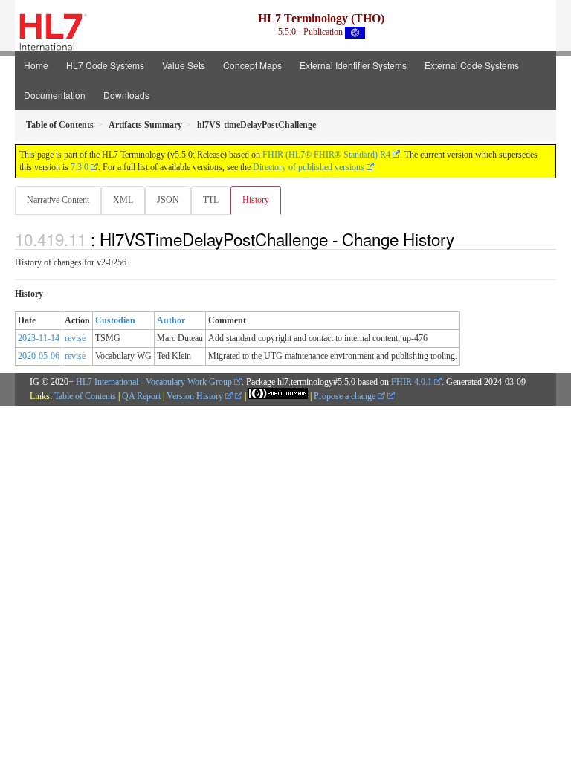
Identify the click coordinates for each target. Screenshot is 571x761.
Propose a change (346, 396)
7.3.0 (79, 167)
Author (171, 320)
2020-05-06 (38, 356)
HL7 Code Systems (105, 65)
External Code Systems (472, 65)
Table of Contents (85, 396)
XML (123, 200)
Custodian (115, 320)
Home (36, 65)
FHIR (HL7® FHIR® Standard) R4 (326, 154)
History (255, 200)
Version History (196, 396)
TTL (211, 200)
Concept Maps (252, 65)
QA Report (141, 396)
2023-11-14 (38, 338)
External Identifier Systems (353, 65)
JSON (168, 200)
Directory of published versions (308, 167)
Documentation (55, 94)
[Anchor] (462, 238)
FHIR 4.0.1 (411, 382)
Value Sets (183, 65)
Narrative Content (58, 200)
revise (75, 338)
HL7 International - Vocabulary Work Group (154, 382)
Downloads (126, 94)
